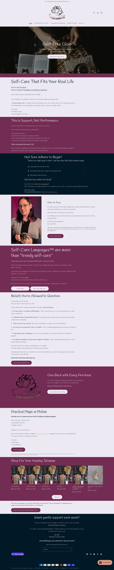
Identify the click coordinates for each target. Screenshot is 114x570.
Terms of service (55, 568)
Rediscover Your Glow (57, 56)
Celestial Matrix (15, 486)
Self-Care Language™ (42, 433)
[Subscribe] (70, 549)
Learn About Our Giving (57, 392)
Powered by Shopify (28, 568)
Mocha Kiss (60, 486)
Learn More (20, 288)
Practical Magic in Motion (29, 412)
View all (57, 497)
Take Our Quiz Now (39, 288)
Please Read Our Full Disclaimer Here (26, 510)
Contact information (74, 568)
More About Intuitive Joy (21, 363)
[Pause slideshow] (63, 75)
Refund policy (38, 568)
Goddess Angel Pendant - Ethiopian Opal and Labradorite (79, 488)
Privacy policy (46, 568)
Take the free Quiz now (49, 192)
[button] (41, 23)
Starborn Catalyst (30, 486)
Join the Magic (18, 450)
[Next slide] (58, 75)
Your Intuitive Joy (19, 568)
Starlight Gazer (45, 486)
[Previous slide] (51, 75)
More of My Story (55, 236)
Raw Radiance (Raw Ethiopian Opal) (95, 487)
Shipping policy (63, 568)
